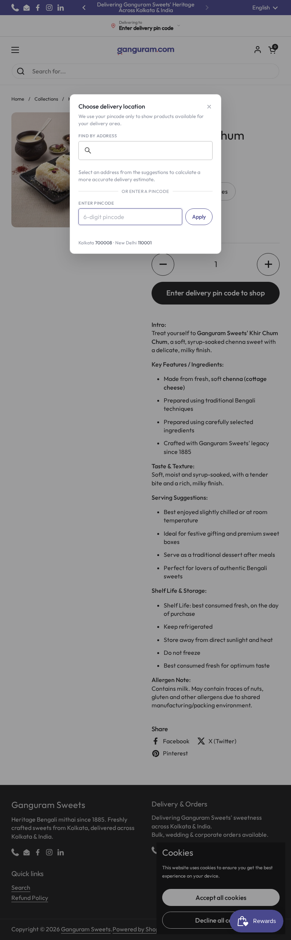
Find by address (97, 135)
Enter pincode (96, 203)
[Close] (209, 106)
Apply (199, 216)
